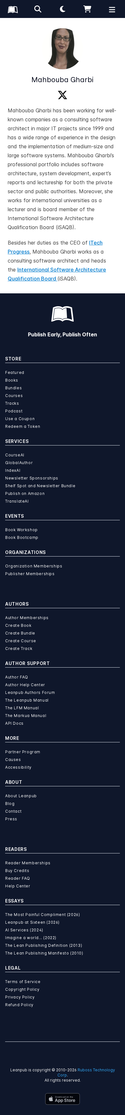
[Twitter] (62, 95)
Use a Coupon (20, 418)
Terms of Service (23, 981)
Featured (14, 372)
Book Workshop (21, 529)
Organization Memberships (33, 566)
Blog (9, 803)
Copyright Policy (22, 989)
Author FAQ (16, 677)
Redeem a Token (22, 426)
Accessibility (18, 767)
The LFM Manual (22, 707)
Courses (14, 395)
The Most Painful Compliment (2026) (42, 914)
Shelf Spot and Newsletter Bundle (40, 485)
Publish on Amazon (25, 493)
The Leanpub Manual (27, 700)
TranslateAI (17, 501)
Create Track (18, 648)
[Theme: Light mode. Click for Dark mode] (62, 9)
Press (11, 819)
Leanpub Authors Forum (30, 692)
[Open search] (38, 9)
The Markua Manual (25, 715)
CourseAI (14, 455)
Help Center (17, 886)
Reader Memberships (28, 862)
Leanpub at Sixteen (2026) (32, 922)
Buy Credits (17, 870)
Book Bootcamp (21, 537)
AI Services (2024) (24, 930)
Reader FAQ (17, 878)
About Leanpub (21, 795)
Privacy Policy (20, 997)
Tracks (12, 403)
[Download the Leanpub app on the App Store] (62, 1099)
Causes (13, 759)
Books (11, 380)
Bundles (13, 387)
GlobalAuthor (19, 462)
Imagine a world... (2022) (30, 937)
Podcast (13, 411)
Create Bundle (20, 633)
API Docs (14, 723)
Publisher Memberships (30, 573)
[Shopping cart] (87, 9)
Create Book (18, 625)
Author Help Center (25, 684)
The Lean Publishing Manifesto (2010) (44, 953)
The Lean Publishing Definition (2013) (43, 945)
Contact (13, 811)
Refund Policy (19, 1004)
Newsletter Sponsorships (31, 478)
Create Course (20, 640)
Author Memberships (27, 617)
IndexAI (12, 470)
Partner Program (22, 751)
